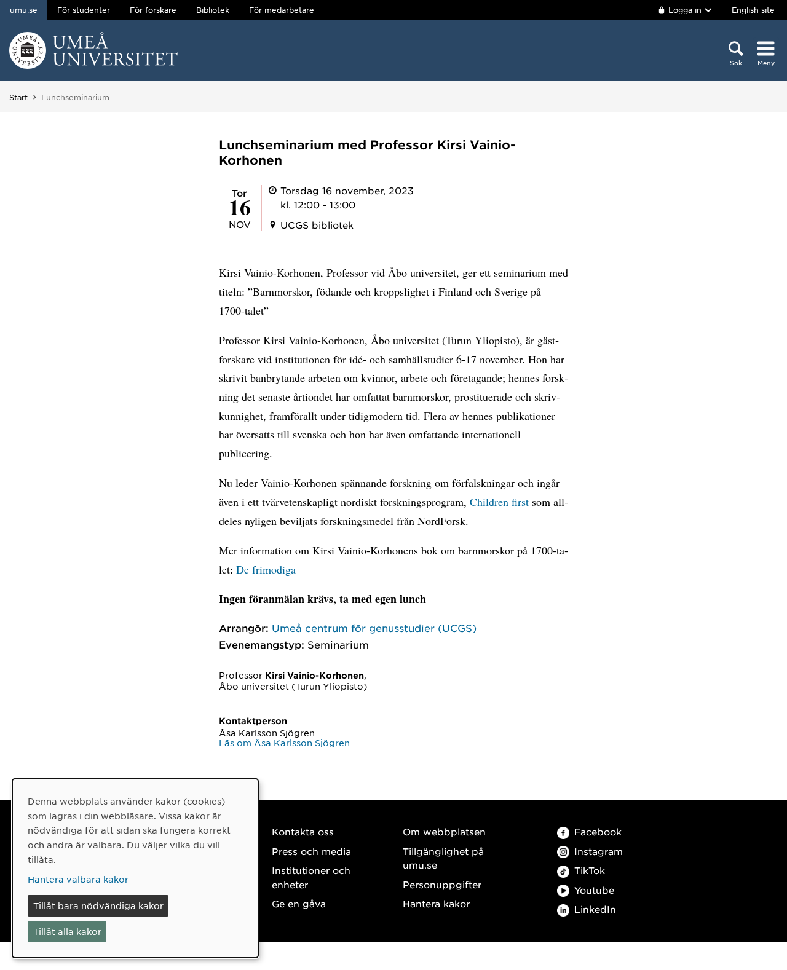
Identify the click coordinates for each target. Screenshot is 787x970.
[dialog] (135, 868)
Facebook (598, 831)
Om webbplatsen (444, 831)
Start (18, 97)
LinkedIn (595, 909)
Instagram (598, 851)
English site (753, 10)
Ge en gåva (299, 903)
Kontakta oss (303, 831)
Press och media (311, 851)
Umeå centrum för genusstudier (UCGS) (374, 627)
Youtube (594, 890)
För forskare (153, 10)
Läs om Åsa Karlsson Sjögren (284, 742)
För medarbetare (281, 10)
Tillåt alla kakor (67, 931)
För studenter (83, 10)
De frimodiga (266, 569)
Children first (501, 501)
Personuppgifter (442, 884)
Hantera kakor (436, 903)
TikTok (589, 870)
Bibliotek (212, 10)
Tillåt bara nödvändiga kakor (98, 905)
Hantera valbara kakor (78, 879)
